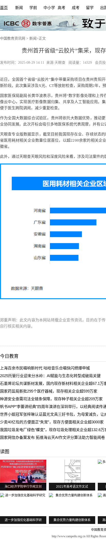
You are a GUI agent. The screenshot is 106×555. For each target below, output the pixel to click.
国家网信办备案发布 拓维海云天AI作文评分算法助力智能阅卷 (52, 437)
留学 (90, 8)
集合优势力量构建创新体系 (72, 520)
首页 (4, 8)
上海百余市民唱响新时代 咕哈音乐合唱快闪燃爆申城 (45, 368)
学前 (33, 8)
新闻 (19, 8)
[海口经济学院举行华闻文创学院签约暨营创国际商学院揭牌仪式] (23, 475)
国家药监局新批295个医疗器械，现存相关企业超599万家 (48, 391)
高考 (61, 8)
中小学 (49, 8)
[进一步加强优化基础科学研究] (23, 508)
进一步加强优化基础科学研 (23, 520)
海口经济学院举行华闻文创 (23, 486)
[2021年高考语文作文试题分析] (72, 475)
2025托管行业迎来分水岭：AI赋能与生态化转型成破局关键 (50, 376)
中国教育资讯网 (12, 38)
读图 (4, 451)
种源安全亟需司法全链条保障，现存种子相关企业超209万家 (51, 399)
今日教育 (9, 356)
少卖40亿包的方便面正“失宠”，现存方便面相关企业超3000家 (52, 422)
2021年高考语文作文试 (72, 486)
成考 (76, 8)
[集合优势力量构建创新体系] (72, 508)
